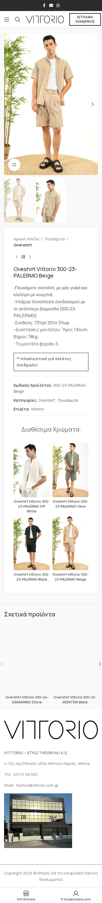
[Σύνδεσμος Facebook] (44, 5)
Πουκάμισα (55, 238)
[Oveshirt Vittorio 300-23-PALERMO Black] (32, 543)
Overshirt (23, 244)
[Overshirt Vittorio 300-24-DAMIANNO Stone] (27, 658)
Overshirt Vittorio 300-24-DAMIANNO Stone (26, 699)
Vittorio (37, 409)
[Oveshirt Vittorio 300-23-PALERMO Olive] (70, 470)
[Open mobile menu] (6, 19)
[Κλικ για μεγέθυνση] (14, 165)
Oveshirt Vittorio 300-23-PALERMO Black (32, 577)
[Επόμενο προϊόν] (30, 257)
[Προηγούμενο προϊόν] (17, 257)
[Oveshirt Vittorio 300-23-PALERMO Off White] (32, 470)
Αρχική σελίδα (26, 238)
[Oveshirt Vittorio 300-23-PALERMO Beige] (70, 543)
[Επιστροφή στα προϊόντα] (23, 257)
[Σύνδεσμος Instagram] (58, 5)
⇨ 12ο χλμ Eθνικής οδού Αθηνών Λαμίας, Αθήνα (46, 763)
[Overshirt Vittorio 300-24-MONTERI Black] (75, 658)
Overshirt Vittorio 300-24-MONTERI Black (75, 699)
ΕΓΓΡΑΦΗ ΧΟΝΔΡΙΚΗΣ (85, 19)
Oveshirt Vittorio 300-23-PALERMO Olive (70, 504)
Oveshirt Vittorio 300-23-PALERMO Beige (70, 577)
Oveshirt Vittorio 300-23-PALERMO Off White (32, 506)
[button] (9, 104)
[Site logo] (45, 19)
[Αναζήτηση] (17, 19)
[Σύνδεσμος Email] (51, 5)
